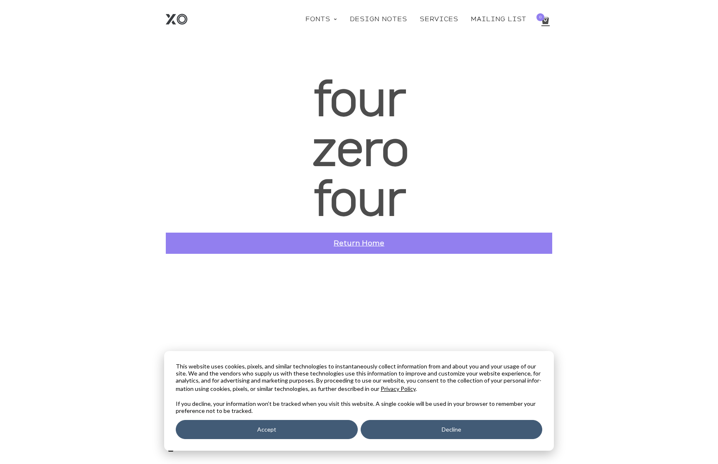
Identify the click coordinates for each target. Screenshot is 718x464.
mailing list (498, 19)
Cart (540, 17)
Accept (266, 429)
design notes (378, 19)
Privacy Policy (398, 388)
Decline (451, 429)
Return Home (359, 243)
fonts (321, 19)
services (439, 19)
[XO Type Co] (176, 19)
